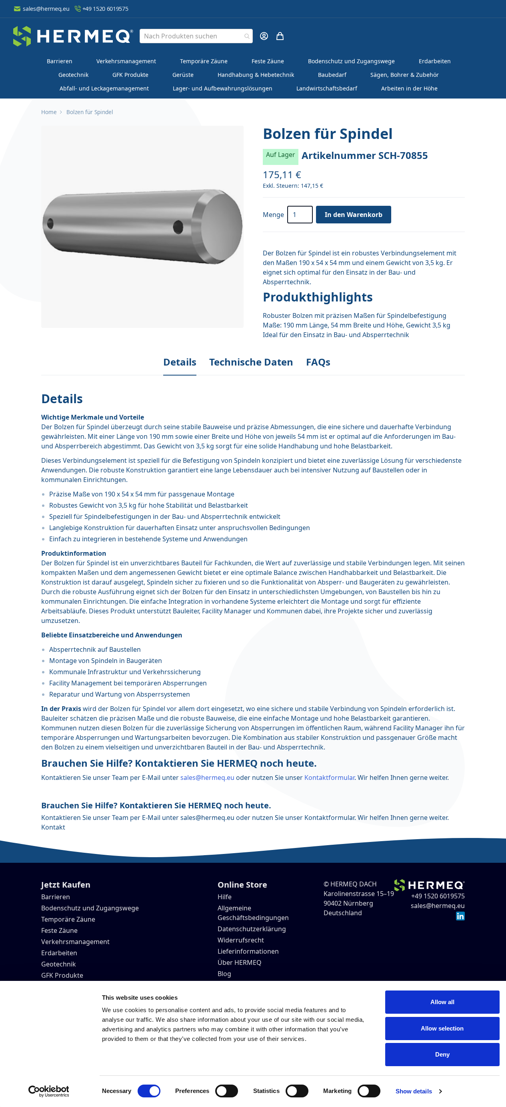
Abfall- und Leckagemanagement (104, 88)
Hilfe (225, 896)
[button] (142, 227)
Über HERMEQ (240, 962)
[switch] (226, 1091)
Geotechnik (73, 74)
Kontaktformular (329, 777)
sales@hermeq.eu (46, 8)
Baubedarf (332, 74)
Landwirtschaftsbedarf (326, 88)
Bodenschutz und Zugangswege (351, 61)
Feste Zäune (268, 61)
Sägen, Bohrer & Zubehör (404, 74)
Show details (414, 1091)
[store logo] (73, 36)
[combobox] (196, 36)
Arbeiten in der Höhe (409, 88)
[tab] (179, 362)
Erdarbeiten (435, 61)
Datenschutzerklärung (252, 928)
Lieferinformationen (248, 951)
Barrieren (59, 61)
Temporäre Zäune (204, 61)
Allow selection (442, 1028)
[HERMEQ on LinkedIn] (460, 915)
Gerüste (183, 74)
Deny (442, 1054)
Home (49, 112)
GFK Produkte (130, 74)
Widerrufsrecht (241, 940)
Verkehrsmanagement (126, 61)
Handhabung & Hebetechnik (256, 74)
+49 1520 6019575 (105, 8)
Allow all (442, 1002)
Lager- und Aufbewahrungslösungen (222, 88)
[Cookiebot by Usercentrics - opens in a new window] (49, 1091)
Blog (224, 973)
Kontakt (53, 827)
